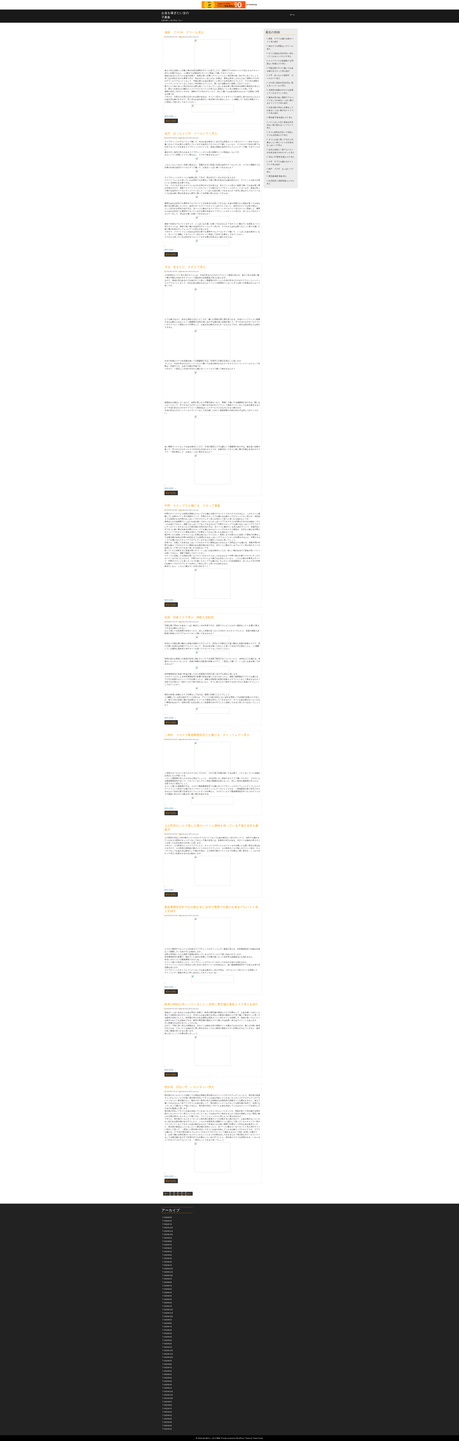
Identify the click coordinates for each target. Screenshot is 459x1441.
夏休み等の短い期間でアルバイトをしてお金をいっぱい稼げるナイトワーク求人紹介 (280, 100)
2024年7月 (168, 1286)
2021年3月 (168, 1422)
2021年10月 (168, 1398)
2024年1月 (168, 1306)
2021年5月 (168, 1415)
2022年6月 (168, 1371)
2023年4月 (168, 1337)
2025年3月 (168, 1258)
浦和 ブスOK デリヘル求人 (184, 32)
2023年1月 (168, 1347)
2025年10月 (168, 1234)
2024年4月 (168, 1296)
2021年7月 (168, 1408)
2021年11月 (168, 1395)
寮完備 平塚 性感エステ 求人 (280, 117)
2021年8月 (168, 1405)
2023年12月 (168, 1310)
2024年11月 (168, 1272)
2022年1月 (168, 1388)
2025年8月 (168, 1241)
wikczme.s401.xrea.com (190, 37)
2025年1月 (168, 1265)
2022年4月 (168, 1378)
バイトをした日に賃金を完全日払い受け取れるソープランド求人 (280, 125)
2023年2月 (168, 1344)
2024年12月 (168, 1269)
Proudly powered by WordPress (232, 1438)
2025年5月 (168, 1251)
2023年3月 (168, 1340)
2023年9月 (168, 1320)
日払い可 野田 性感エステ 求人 (281, 157)
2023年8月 (168, 1323)
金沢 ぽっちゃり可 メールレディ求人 (190, 133)
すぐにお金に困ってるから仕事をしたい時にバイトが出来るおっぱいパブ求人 (280, 142)
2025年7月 (168, 1245)
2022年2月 (168, 1385)
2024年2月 (168, 1303)
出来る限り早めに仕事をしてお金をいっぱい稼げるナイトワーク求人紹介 (280, 110)
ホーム (292, 15)
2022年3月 (168, 1381)
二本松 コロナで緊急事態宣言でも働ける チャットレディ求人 (206, 735)
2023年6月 (168, 1330)
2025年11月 (168, 1231)
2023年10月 (168, 1316)
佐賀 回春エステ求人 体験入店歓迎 (189, 617)
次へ (189, 1193)
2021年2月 (168, 1426)
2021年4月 (168, 1419)
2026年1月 (168, 1224)
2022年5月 (168, 1374)
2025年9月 (168, 1238)
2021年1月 (168, 1429)
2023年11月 (168, 1313)
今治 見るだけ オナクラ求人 (184, 267)
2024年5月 (168, 1292)
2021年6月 (168, 1412)
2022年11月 (168, 1354)
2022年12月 (168, 1350)
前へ (166, 1193)
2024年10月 (168, 1275)
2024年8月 (168, 1282)
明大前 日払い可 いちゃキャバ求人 (189, 1087)
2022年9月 (168, 1361)
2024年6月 (168, 1289)
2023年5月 (168, 1333)
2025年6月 (168, 1248)
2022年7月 (168, 1367)
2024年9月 (168, 1279)
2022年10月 (168, 1357)
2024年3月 (168, 1299)
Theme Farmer (258, 1438)
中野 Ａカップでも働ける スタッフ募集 (192, 505)
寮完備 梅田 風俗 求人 (277, 176)
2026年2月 (168, 1221)
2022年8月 (168, 1364)
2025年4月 (168, 1255)
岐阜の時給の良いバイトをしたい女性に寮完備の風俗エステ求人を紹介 (211, 1004)
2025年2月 (168, 1262)
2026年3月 (168, 1217)
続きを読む (170, 116)
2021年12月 (168, 1391)
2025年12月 (168, 1228)
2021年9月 (168, 1402)
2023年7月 (168, 1327)
